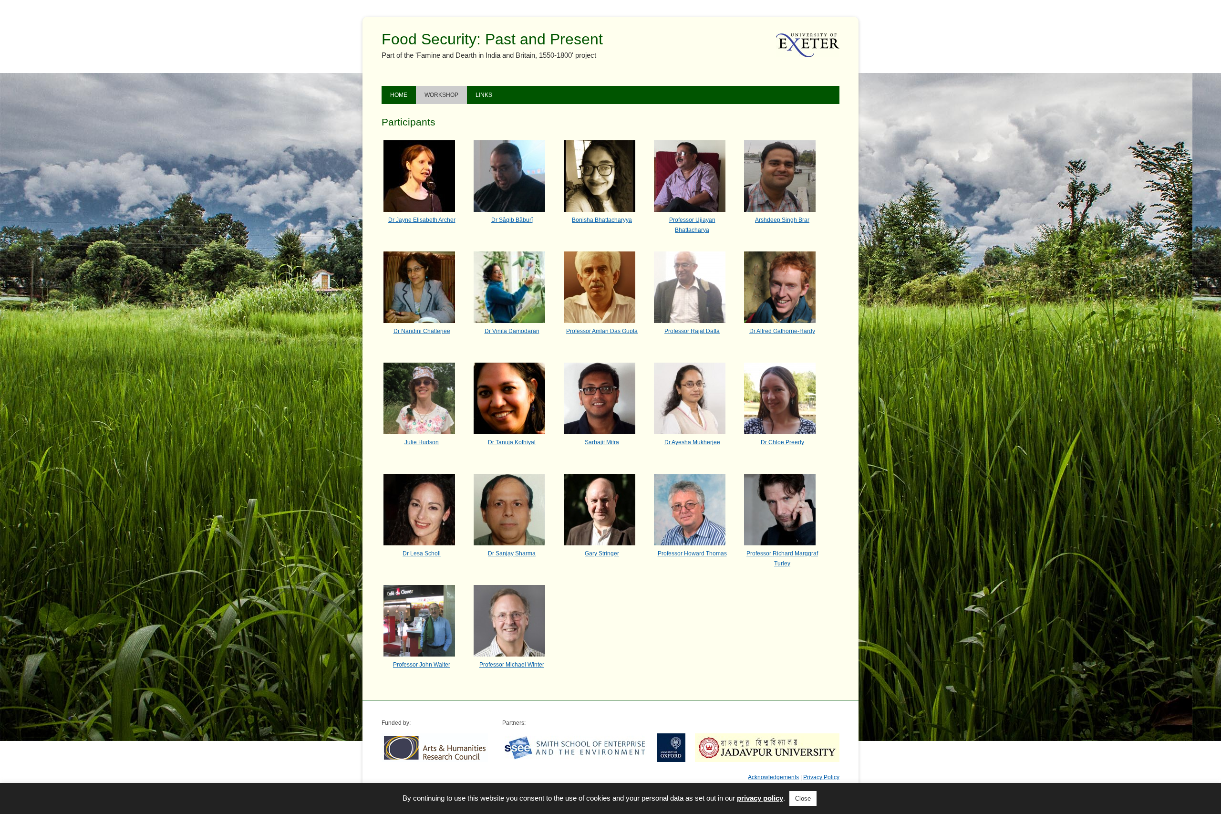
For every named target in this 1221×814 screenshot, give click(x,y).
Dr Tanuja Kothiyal (512, 442)
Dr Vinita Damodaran (512, 331)
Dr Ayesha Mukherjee (692, 442)
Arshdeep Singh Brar (782, 220)
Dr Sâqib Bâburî (512, 220)
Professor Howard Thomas (692, 553)
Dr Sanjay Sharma (512, 553)
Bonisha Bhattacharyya (602, 220)
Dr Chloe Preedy (782, 442)
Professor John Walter (421, 664)
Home (398, 95)
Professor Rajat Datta (692, 331)
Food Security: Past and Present (492, 39)
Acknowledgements (773, 777)
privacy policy (760, 798)
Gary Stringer (602, 553)
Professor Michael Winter (511, 664)
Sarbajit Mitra (602, 442)
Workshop (441, 95)
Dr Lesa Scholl (422, 553)
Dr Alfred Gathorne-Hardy (782, 331)
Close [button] (803, 798)
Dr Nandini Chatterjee (421, 331)
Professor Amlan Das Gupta (602, 331)
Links (484, 95)
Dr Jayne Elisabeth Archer (421, 220)
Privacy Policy (821, 777)
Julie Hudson (421, 442)
